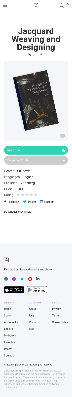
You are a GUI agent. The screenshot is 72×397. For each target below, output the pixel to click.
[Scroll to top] (66, 389)
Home (7, 308)
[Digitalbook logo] (36, 5)
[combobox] (62, 5)
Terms (55, 315)
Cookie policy (60, 322)
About (32, 308)
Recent (8, 348)
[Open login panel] (67, 5)
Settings (9, 355)
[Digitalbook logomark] (6, 259)
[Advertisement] (36, 19)
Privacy (56, 308)
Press (32, 322)
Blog (31, 328)
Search (8, 315)
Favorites (9, 342)
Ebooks (8, 328)
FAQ (31, 315)
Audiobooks (11, 322)
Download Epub (17, 160)
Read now (13, 150)
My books (10, 335)
